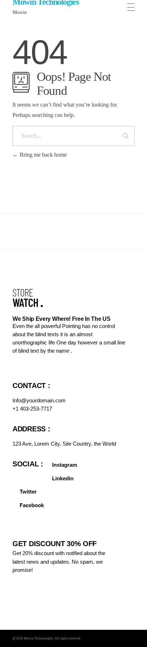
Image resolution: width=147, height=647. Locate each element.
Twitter (28, 492)
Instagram (64, 465)
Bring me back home (42, 155)
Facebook (32, 505)
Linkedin (63, 478)
